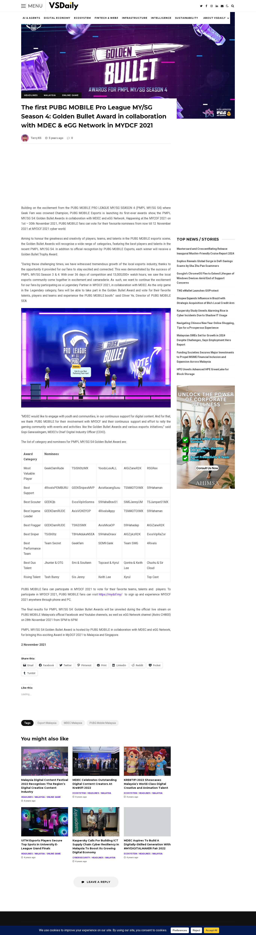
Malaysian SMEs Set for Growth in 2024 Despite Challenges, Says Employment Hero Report (204, 340)
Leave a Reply (98, 882)
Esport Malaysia (47, 722)
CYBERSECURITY (81, 857)
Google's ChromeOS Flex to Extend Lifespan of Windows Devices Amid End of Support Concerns (205, 278)
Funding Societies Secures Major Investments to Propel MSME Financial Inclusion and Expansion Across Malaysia (205, 357)
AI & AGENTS (31, 17)
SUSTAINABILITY (186, 17)
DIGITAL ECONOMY (57, 17)
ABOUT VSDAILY (214, 17)
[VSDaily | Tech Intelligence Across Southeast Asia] (64, 7)
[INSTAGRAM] (211, 6)
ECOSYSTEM (82, 17)
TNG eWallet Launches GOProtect (198, 290)
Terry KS (36, 137)
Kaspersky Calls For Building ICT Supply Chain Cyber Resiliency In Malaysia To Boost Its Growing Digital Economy (96, 821)
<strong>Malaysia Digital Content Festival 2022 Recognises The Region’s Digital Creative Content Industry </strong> (44, 761)
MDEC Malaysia (73, 722)
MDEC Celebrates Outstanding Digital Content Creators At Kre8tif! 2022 (96, 761)
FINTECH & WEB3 (106, 17)
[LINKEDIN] (217, 6)
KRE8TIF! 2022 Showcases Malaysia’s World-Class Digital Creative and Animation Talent (147, 761)
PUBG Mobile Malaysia (103, 722)
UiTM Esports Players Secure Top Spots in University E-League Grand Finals (44, 821)
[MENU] (23, 6)
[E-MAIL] (222, 6)
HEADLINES (31, 95)
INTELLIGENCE (161, 17)
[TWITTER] (201, 6)
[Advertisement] (96, 177)
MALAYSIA (50, 95)
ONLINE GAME (70, 95)
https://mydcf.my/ (110, 594)
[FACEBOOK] (206, 6)
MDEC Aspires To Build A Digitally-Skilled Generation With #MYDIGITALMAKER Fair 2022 (147, 821)
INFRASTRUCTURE (134, 17)
